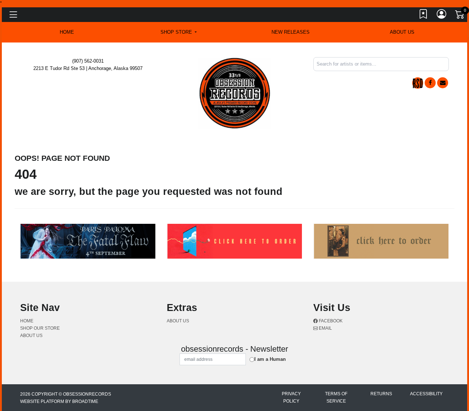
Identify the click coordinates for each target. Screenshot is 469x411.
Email (325, 328)
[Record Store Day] (417, 83)
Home (26, 320)
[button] (179, 32)
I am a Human (270, 359)
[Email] (442, 83)
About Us (402, 32)
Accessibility (426, 393)
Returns (381, 393)
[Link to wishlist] (423, 16)
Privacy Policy (291, 397)
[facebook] (430, 83)
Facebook (330, 320)
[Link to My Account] (442, 16)
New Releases (291, 32)
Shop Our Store (40, 328)
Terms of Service (336, 397)
